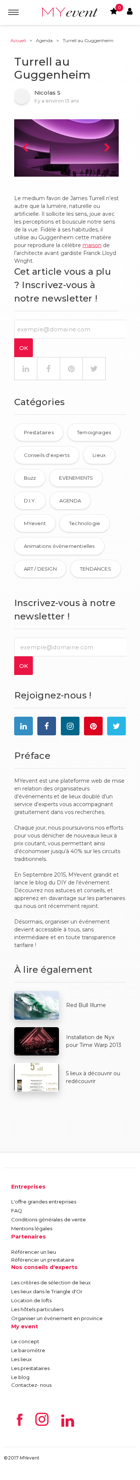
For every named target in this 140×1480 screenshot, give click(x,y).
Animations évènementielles (59, 546)
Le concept (25, 1341)
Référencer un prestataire (42, 1260)
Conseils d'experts (47, 455)
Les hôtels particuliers (37, 1309)
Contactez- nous (31, 1385)
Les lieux (21, 1359)
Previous (25, 148)
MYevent (35, 523)
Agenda (44, 40)
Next (107, 148)
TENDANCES (95, 569)
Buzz (30, 478)
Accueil (18, 40)
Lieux (99, 455)
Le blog (20, 1377)
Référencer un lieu (33, 1252)
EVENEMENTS (76, 478)
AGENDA (70, 501)
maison (92, 245)
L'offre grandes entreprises (43, 1202)
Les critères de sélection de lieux (51, 1282)
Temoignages (94, 432)
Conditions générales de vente (48, 1219)
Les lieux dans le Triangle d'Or (47, 1291)
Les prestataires (30, 1368)
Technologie (84, 523)
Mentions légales (31, 1228)
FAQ (16, 1211)
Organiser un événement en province (57, 1318)
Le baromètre (28, 1350)
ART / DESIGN (40, 569)
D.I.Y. (30, 501)
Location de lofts (31, 1300)
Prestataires (39, 432)
